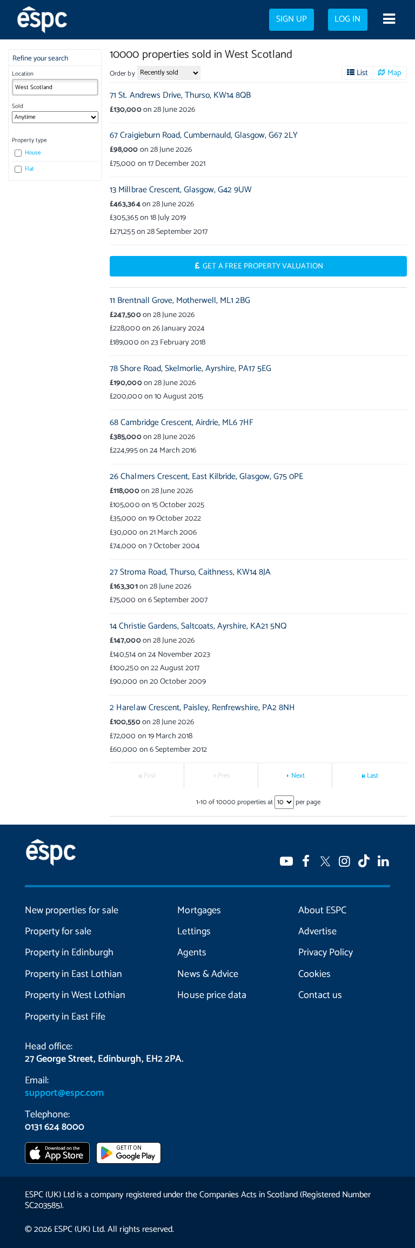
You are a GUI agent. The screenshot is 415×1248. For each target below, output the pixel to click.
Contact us (320, 995)
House (32, 153)
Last (372, 775)
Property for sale (58, 931)
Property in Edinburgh (69, 953)
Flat (28, 169)
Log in (347, 19)
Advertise (317, 931)
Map (394, 72)
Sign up (291, 19)
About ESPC (322, 910)
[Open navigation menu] (389, 20)
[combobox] (55, 87)
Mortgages (198, 910)
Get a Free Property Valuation (263, 266)
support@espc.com (64, 1093)
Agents (191, 953)
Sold (17, 106)
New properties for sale (71, 910)
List (362, 72)
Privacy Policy (325, 953)
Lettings (193, 931)
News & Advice (207, 974)
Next (298, 775)
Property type (29, 140)
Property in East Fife (65, 1017)
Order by (122, 73)
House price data (211, 995)
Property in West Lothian (75, 995)
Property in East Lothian (73, 974)
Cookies (314, 974)
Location (23, 74)
